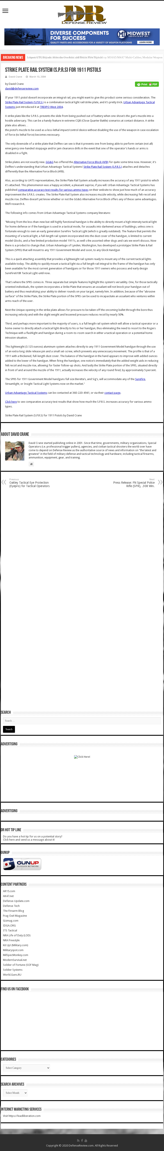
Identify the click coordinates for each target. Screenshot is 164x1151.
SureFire (140, 379)
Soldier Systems (12, 969)
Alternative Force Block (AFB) (91, 162)
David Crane (15, 76)
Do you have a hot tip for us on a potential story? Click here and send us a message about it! (32, 838)
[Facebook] (82, 1140)
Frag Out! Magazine (15, 915)
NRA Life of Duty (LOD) (17, 935)
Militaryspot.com (13, 950)
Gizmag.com (10, 920)
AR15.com (9, 891)
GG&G (49, 162)
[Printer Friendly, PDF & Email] (147, 84)
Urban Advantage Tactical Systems (26, 392)
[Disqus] (82, 545)
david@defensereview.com (22, 88)
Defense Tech (11, 905)
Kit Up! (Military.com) (15, 945)
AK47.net (8, 896)
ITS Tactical (10, 930)
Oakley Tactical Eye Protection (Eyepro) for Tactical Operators (29, 483)
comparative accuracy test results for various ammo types (53, 189)
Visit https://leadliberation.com (22, 1115)
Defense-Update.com (16, 901)
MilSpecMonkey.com (15, 955)
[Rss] (78, 1140)
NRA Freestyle (11, 940)
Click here (11, 401)
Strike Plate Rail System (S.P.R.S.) (24, 102)
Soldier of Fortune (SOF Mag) (21, 964)
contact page (112, 392)
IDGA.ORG (9, 925)
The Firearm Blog (13, 910)
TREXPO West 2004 (51, 107)
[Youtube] (86, 1140)
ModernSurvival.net (15, 960)
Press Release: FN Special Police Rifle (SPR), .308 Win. (134, 483)
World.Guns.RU (12, 974)
